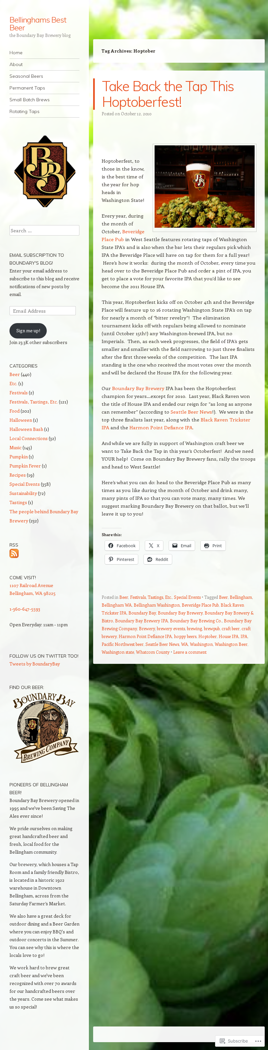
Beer (123, 597)
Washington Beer (231, 644)
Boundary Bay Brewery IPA (141, 620)
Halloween (20, 420)
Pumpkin (18, 456)
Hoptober (207, 636)
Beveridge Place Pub (200, 605)
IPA (244, 636)
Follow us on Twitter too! (43, 656)
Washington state (118, 652)
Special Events (187, 597)
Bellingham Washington (157, 605)
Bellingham (241, 597)
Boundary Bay (142, 612)
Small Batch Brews (29, 100)
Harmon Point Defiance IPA (161, 427)
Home (16, 53)
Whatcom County (153, 652)
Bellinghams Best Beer (37, 23)
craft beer (231, 628)
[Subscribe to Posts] (14, 553)
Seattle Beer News (191, 411)
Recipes (17, 475)
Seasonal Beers (26, 76)
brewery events (171, 628)
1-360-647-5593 (24, 609)
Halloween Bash (26, 429)
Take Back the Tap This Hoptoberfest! (168, 93)
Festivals (18, 392)
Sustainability (23, 493)
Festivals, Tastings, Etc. (151, 597)
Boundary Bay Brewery (138, 388)
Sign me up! (28, 330)
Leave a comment (190, 652)
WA (184, 644)
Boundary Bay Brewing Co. (196, 620)
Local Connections (28, 438)
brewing (194, 628)
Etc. (13, 383)
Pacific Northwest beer (122, 644)
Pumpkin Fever (25, 466)
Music (15, 447)
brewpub (212, 628)
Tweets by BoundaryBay (34, 664)
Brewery (147, 628)
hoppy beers (185, 636)
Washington (201, 644)
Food (14, 411)
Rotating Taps (24, 111)
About (16, 64)
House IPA (229, 636)
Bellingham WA (117, 605)
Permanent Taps (27, 88)
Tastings (18, 502)
